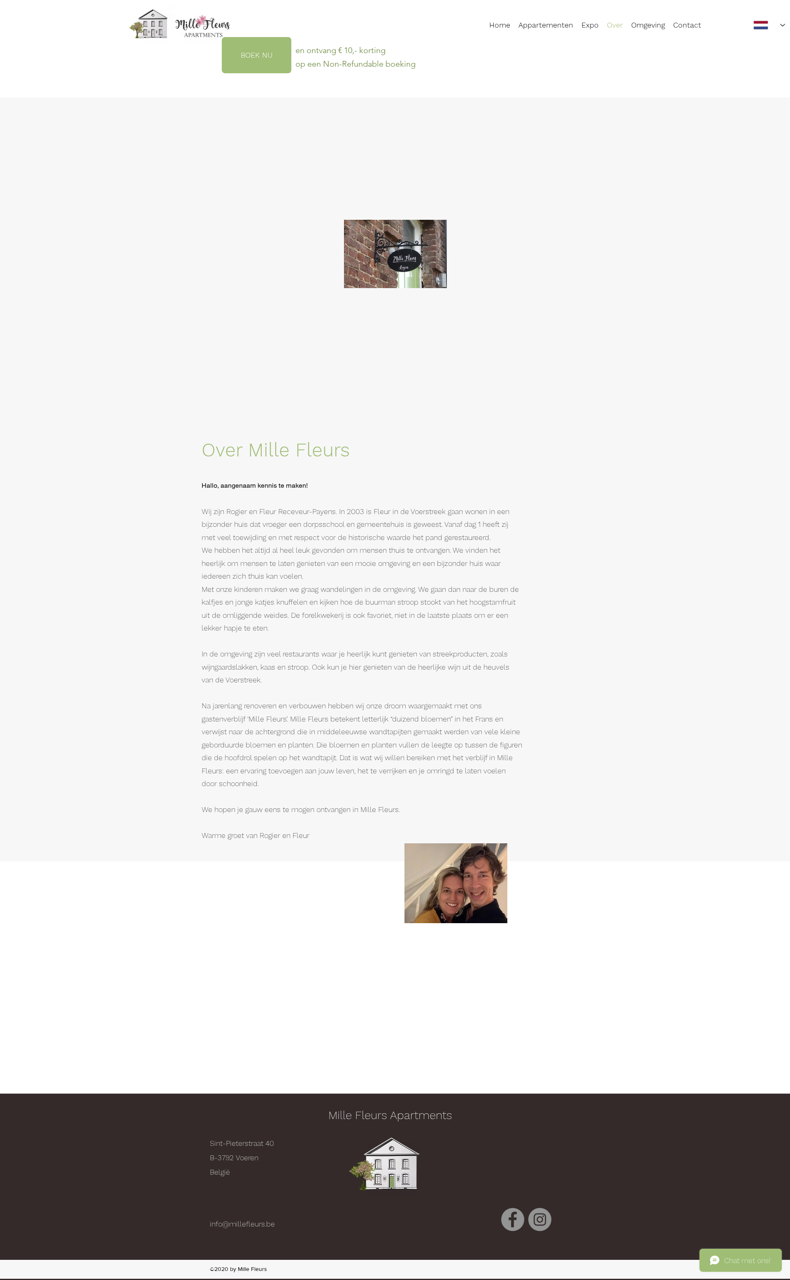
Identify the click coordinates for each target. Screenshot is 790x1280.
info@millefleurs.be (242, 1223)
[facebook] (512, 1219)
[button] (648, 25)
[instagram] (539, 1219)
